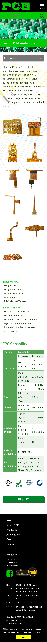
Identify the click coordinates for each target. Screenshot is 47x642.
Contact (11, 543)
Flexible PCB (12, 562)
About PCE (12, 525)
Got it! (23, 637)
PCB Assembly (12, 565)
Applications (13, 534)
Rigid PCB (10, 559)
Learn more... (38, 632)
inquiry (23, 499)
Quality (10, 539)
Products (11, 529)
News (9, 520)
